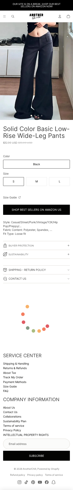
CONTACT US (17, 278)
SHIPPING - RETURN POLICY (27, 269)
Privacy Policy (12, 430)
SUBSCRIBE (36, 455)
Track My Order (13, 377)
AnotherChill (29, 468)
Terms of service (13, 425)
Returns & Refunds (15, 368)
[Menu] (4, 16)
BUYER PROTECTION (21, 245)
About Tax (9, 372)
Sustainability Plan (14, 421)
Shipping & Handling (16, 363)
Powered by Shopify (48, 468)
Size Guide (10, 197)
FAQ (5, 391)
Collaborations (12, 416)
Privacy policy (35, 474)
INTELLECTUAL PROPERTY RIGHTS (26, 434)
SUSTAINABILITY (18, 254)
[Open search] (13, 16)
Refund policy (17, 474)
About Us (9, 407)
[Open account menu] (59, 16)
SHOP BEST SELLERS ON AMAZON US (36, 209)
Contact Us (10, 412)
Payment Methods (14, 382)
